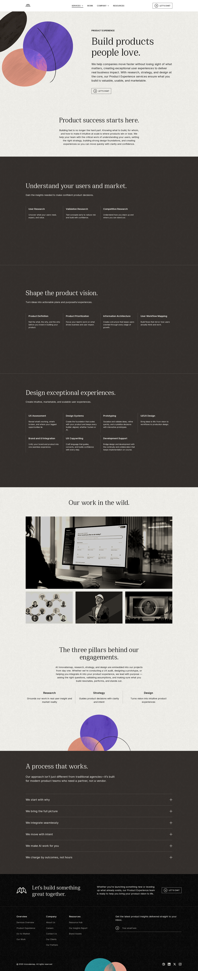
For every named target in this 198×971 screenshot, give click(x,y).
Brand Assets (75, 934)
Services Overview (25, 922)
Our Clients (51, 939)
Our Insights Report (78, 928)
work (90, 9)
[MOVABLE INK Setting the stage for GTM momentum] (148, 608)
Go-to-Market (23, 934)
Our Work (21, 939)
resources (118, 9)
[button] (77, 9)
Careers (49, 928)
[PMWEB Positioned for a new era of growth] (99, 608)
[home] (41, 9)
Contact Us (51, 934)
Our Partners (52, 945)
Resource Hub (75, 922)
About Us (50, 922)
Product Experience (25, 928)
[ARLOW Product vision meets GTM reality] (49, 608)
